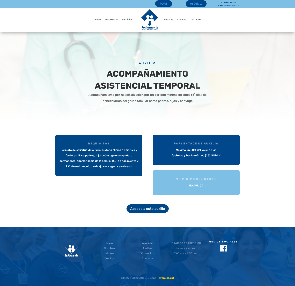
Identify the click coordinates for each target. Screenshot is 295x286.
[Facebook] (223, 250)
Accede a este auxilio (147, 209)
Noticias (168, 19)
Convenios (147, 253)
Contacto (195, 19)
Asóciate (196, 3)
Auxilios (181, 19)
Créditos (109, 258)
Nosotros (109, 19)
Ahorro (109, 253)
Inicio (97, 19)
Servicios (127, 19)
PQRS (163, 3)
